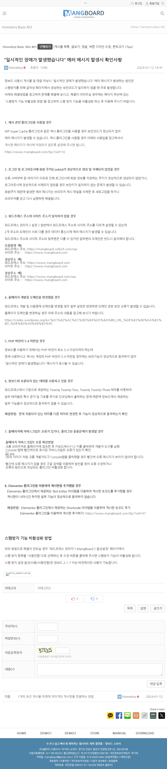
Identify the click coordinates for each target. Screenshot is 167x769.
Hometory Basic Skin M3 (27, 46)
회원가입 (154, 3)
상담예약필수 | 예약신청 (117, 757)
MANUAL (119, 733)
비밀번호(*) (12, 638)
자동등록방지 (13, 652)
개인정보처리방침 (80, 760)
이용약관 (64, 760)
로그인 (138, 3)
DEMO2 (70, 733)
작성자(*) (11, 626)
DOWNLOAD (145, 733)
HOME (21, 733)
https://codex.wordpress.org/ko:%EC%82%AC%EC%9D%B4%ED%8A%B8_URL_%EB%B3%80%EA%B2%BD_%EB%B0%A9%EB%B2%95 (83, 321)
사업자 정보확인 (99, 760)
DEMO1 (46, 733)
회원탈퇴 (113, 760)
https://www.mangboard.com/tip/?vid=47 (115, 513)
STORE (95, 733)
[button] (6, 67)
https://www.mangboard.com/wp (51, 276)
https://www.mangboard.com (46, 252)
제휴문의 (53, 760)
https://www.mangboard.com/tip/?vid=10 (35, 151)
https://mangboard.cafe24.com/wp (52, 249)
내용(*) (9, 669)
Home (134, 26)
